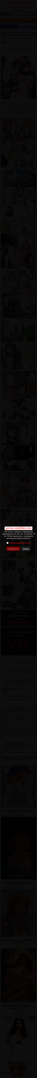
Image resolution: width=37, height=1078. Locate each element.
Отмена (26, 549)
